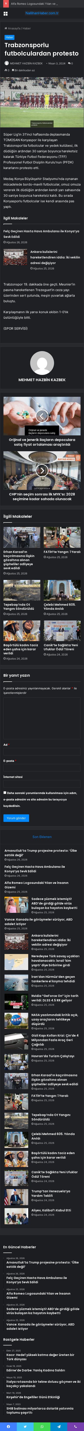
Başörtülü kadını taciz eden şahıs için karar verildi (20, 649)
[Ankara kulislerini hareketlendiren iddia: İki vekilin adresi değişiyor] (15, 257)
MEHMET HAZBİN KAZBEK (26, 63)
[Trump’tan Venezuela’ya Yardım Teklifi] (16, 1197)
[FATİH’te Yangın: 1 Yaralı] (62, 537)
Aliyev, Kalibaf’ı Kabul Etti (51, 1210)
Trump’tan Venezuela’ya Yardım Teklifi (50, 1193)
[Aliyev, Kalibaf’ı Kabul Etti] (16, 1216)
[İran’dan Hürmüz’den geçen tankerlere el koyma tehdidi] (16, 983)
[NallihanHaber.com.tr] (42, 13)
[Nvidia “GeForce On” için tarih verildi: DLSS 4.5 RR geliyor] (16, 1002)
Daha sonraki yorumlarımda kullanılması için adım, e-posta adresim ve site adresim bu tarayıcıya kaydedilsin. (40, 799)
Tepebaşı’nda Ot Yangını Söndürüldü (18, 606)
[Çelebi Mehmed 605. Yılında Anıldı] (62, 590)
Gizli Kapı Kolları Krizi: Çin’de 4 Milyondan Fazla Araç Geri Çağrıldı (55, 1040)
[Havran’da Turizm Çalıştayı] (16, 1062)
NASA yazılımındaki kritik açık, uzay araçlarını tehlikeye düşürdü (54, 1019)
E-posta (9, 760)
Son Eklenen (42, 837)
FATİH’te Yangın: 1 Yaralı (62, 552)
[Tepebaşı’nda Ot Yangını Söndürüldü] (21, 590)
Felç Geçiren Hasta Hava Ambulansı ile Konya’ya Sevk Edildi (35, 869)
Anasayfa (13, 28)
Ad (6, 744)
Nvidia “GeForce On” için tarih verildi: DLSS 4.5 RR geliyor (54, 998)
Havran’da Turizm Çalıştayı (52, 1056)
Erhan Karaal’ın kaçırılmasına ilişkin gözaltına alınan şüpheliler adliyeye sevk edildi (18, 560)
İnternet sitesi (13, 777)
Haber (27, 28)
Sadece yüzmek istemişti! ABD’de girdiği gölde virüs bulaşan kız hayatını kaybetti (54, 903)
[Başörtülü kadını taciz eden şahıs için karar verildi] (21, 630)
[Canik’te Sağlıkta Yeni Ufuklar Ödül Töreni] (62, 630)
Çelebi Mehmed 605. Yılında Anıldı (60, 606)
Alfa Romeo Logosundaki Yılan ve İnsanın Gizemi (43, 3)
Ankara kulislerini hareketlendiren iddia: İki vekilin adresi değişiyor (55, 257)
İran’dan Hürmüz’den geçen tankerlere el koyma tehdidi (53, 979)
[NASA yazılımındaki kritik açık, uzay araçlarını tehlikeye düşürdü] (16, 1021)
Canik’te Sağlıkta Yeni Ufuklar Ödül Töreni (61, 647)
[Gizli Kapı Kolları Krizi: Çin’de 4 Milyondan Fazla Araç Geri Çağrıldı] (16, 1041)
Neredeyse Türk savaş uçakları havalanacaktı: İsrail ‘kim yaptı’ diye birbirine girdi (55, 960)
